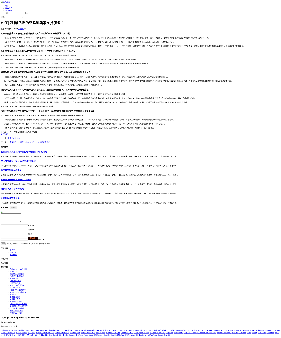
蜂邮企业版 (100, 333)
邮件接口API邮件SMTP (19, 306)
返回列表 (4, 134)
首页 (7, 6)
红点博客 (171, 330)
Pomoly (254, 333)
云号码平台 (13, 330)
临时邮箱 (68, 330)
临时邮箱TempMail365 (26, 330)
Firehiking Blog (46, 335)
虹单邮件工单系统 (17, 276)
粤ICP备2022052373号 (9, 326)
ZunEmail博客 (192, 330)
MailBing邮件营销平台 (18, 304)
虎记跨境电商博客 (224, 333)
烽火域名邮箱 (48, 333)
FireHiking (262, 333)
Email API (276, 330)
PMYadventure (130, 335)
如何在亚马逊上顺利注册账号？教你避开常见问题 (24, 152)
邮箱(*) (31, 230)
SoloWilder (270, 333)
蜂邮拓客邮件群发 (88, 333)
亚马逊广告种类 (14, 138)
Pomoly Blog (57, 335)
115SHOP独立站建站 (18, 290)
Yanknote (242, 333)
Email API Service (219, 330)
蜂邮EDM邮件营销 (17, 274)
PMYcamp (98, 335)
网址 (30, 234)
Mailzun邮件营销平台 (207, 333)
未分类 (12, 250)
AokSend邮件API (16, 311)
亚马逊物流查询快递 (10, 198)
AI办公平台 (244, 330)
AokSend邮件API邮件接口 (46, 330)
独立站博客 (14, 278)
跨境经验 (8, 11)
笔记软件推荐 (114, 330)
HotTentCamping (69, 335)
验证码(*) (41, 239)
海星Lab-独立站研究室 (18, 269)
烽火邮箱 (4, 330)
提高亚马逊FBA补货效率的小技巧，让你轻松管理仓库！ (30, 142)
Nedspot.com (88, 335)
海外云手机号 (21, 333)
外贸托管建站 (152, 330)
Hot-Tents (79, 335)
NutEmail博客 (181, 330)
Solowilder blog (108, 335)
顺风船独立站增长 (127, 330)
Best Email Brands (232, 330)
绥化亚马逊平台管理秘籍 (12, 189)
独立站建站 (14, 294)
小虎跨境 (13, 271)
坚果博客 (235, 333)
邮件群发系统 (15, 299)
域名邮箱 (39, 333)
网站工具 (8, 8)
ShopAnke (169, 333)
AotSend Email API (205, 330)
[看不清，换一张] (33, 238)
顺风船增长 (178, 333)
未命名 (21, 29)
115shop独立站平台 (141, 333)
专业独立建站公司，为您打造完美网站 (18, 161)
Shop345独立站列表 (17, 285)
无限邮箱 (76, 330)
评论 (3, 243)
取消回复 (13, 207)
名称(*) (31, 226)
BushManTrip (119, 335)
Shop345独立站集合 (191, 333)
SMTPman (60, 330)
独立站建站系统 (16, 301)
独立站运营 (162, 330)
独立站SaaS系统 (16, 313)
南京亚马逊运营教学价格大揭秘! (16, 179)
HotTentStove (141, 335)
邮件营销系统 (15, 297)
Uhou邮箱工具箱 (127, 333)
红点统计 (9, 335)
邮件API (268, 330)
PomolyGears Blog (164, 335)
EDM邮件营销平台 (257, 330)
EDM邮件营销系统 (17, 308)
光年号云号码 (35, 335)
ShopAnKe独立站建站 (18, 292)
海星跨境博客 (15, 288)
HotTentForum (152, 335)
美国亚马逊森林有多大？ (12, 170)
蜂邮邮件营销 (75, 333)
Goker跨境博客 (15, 281)
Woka (249, 333)
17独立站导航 (15, 283)
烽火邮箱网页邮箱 (62, 333)
